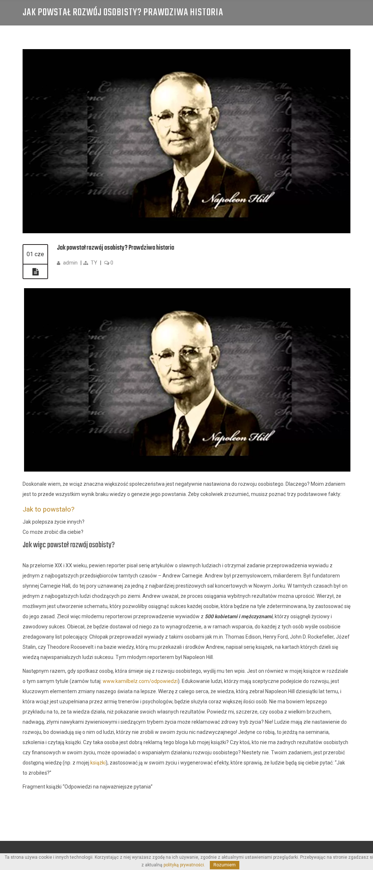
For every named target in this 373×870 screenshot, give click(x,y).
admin (70, 263)
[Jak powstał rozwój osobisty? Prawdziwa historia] (186, 231)
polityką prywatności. (184, 864)
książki (98, 763)
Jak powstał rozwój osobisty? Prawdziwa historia (115, 248)
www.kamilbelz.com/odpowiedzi (140, 681)
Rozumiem (224, 864)
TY (94, 263)
